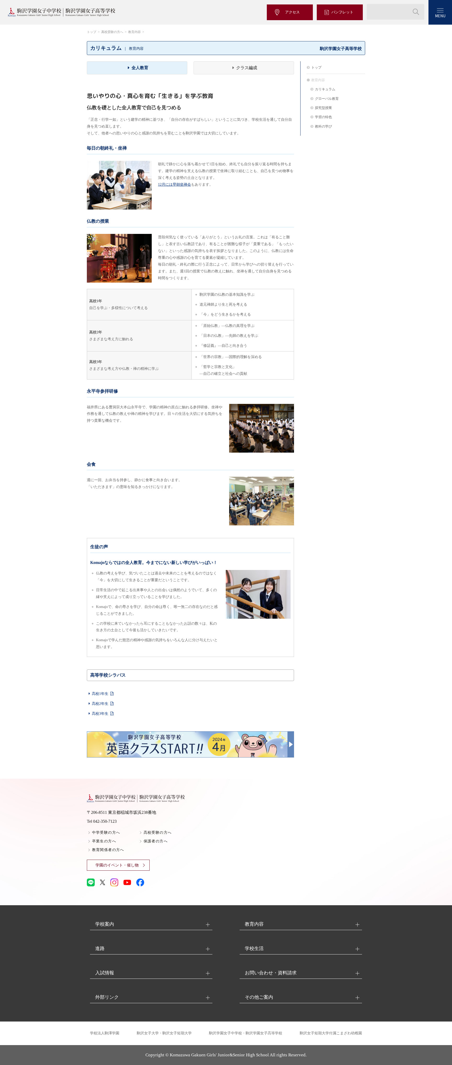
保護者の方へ (156, 841)
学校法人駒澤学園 (104, 1033)
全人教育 (140, 67)
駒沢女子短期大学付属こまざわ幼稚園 (331, 1033)
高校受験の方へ (112, 32)
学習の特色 (323, 117)
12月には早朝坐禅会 (174, 184)
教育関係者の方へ (108, 850)
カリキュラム (325, 89)
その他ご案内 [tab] (259, 997)
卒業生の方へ (104, 841)
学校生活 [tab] (254, 948)
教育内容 (134, 32)
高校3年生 (100, 713)
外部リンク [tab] (107, 997)
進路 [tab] (100, 948)
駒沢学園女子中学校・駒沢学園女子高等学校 (245, 1033)
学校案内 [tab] (104, 924)
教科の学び (323, 126)
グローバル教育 (327, 99)
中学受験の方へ (106, 833)
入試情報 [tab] (104, 972)
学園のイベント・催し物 (117, 865)
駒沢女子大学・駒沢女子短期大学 (164, 1033)
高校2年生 (100, 703)
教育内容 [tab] (254, 924)
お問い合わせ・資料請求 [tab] (271, 972)
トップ (91, 32)
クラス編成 (246, 67)
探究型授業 (323, 108)
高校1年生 (100, 693)
